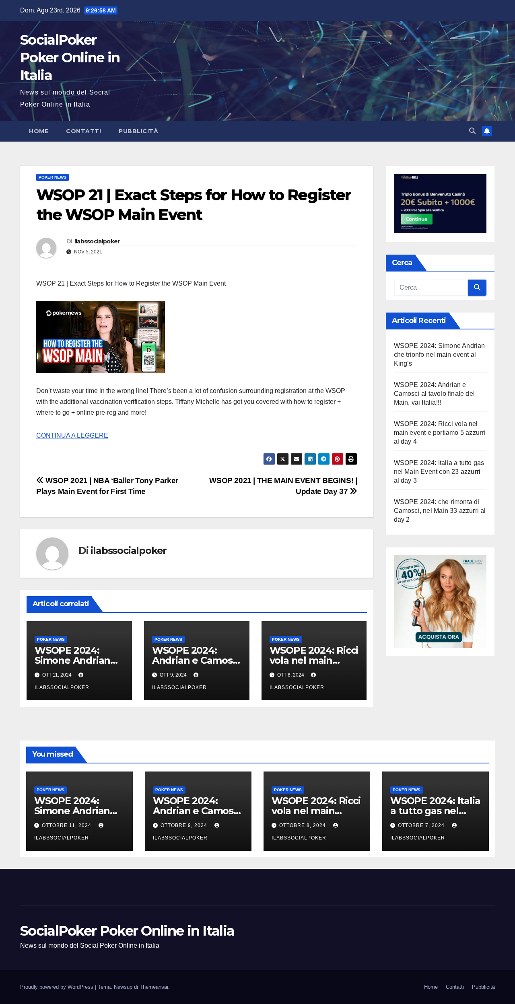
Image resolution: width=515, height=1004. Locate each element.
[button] (472, 131)
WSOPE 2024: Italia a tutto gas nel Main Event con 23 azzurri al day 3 (439, 471)
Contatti (83, 131)
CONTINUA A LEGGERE (72, 435)
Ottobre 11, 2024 (67, 825)
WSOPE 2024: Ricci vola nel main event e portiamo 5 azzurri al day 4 (440, 432)
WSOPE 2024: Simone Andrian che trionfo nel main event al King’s (439, 354)
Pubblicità (138, 131)
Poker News (52, 177)
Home (38, 131)
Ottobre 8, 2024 (303, 825)
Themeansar (154, 987)
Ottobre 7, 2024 (422, 825)
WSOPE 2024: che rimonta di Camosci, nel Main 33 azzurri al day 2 (440, 510)
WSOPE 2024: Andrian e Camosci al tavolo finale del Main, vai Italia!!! (434, 393)
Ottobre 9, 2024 (185, 825)
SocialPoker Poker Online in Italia (70, 57)
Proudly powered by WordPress (57, 987)
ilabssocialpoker (97, 241)
